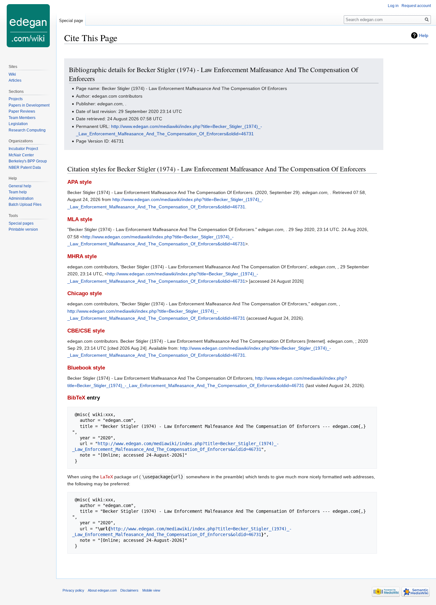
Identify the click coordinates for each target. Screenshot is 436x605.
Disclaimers (129, 590)
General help (20, 186)
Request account (416, 6)
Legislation (18, 124)
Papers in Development (29, 105)
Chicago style (84, 293)
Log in (393, 6)
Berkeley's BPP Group (28, 161)
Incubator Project (23, 148)
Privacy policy (73, 590)
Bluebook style (86, 368)
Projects (16, 99)
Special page (71, 20)
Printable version (23, 229)
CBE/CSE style (86, 331)
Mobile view (151, 590)
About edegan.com (102, 590)
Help (423, 35)
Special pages (21, 223)
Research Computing (27, 130)
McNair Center (21, 155)
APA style (79, 182)
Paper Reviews (22, 111)
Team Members (22, 118)
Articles (15, 80)
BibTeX (76, 398)
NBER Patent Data (25, 167)
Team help (18, 192)
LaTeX (106, 476)
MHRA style (82, 256)
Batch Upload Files (25, 204)
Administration (21, 198)
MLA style (79, 219)
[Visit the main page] (28, 25)
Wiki (12, 74)
